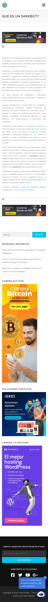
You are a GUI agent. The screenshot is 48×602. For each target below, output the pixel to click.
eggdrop (30, 126)
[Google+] (35, 575)
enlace (40, 177)
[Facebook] (13, 575)
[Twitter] (20, 575)
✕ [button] (45, 577)
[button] (41, 595)
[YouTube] (28, 575)
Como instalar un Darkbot (24, 190)
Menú (43, 5)
